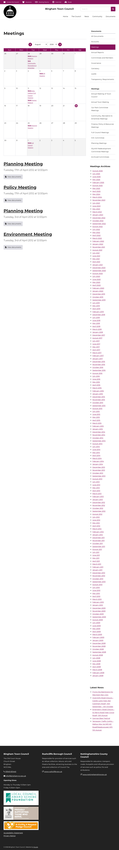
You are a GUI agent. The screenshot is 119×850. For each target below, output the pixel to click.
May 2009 (96, 629)
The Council (76, 16)
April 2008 (96, 667)
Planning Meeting (23, 163)
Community (97, 16)
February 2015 (98, 426)
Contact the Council (12, 2)
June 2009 (96, 626)
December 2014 (98, 432)
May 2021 (96, 259)
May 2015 (96, 417)
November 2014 (98, 435)
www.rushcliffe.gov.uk (53, 772)
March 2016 (97, 388)
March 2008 (97, 670)
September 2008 (99, 652)
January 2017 (97, 359)
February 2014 (98, 461)
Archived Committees (100, 157)
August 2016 (97, 373)
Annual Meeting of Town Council (101, 95)
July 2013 (96, 482)
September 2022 (99, 224)
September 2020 (99, 271)
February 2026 (98, 182)
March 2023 (97, 212)
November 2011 (98, 540)
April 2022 (96, 235)
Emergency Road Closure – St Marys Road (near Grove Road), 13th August (103, 712)
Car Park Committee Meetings (99, 109)
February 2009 (98, 637)
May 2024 (96, 194)
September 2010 (99, 582)
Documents (110, 16)
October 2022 (97, 221)
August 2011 (97, 549)
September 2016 (99, 370)
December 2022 (98, 218)
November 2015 (98, 400)
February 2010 (98, 602)
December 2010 (98, 573)
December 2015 (98, 397)
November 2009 (99, 611)
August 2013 (97, 479)
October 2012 (97, 508)
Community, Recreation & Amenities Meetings (101, 117)
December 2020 (98, 268)
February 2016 (98, 391)
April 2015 (96, 420)
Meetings (95, 47)
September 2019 (99, 300)
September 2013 (98, 476)
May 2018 (96, 323)
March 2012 (96, 529)
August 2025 (97, 185)
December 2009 (99, 608)
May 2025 (96, 188)
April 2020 (96, 285)
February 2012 (98, 532)
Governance (96, 63)
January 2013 (97, 499)
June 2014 (96, 449)
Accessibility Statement (13, 833)
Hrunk (35, 847)
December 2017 (98, 335)
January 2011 (97, 570)
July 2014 (96, 447)
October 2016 (97, 367)
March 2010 (97, 599)
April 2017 (96, 350)
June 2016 (96, 379)
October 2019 (97, 297)
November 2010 (98, 576)
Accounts (95, 42)
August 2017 (97, 338)
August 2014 (97, 444)
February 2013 (98, 496)
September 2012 (98, 511)
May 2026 (96, 180)
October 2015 (97, 403)
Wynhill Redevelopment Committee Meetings (101, 150)
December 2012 (98, 502)
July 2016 (96, 376)
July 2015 (96, 411)
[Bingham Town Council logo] (59, 9)
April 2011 (96, 561)
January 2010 (97, 605)
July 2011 (95, 552)
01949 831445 (10, 772)
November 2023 (98, 200)
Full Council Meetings (100, 132)
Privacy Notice (9, 836)
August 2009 (97, 620)
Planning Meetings (99, 143)
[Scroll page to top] (114, 845)
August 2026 (97, 171)
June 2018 (96, 320)
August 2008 (97, 655)
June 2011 (96, 555)
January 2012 (97, 535)
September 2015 (98, 406)
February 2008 (98, 673)
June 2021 (96, 256)
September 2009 (99, 617)
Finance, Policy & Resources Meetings (102, 125)
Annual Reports (97, 52)
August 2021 (97, 250)
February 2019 (98, 312)
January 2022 (97, 244)
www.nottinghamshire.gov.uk (95, 774)
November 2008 (99, 646)
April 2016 (96, 385)
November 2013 (98, 470)
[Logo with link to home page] (10, 11)
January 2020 (97, 291)
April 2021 (96, 262)
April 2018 (96, 326)
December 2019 (98, 294)
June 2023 (96, 206)
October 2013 (97, 473)
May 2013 (96, 488)
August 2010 (97, 585)
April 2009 (96, 631)
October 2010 (97, 579)
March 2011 (96, 564)
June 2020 (96, 279)
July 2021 (96, 253)
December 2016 (98, 362)
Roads (69, 2)
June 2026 (96, 177)
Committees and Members (102, 58)
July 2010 (96, 587)
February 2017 (98, 356)
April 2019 (96, 309)
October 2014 (97, 438)
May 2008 (96, 664)
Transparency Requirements (102, 79)
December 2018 (98, 315)
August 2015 (97, 408)
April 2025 (96, 191)
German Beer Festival (101, 718)
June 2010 (96, 590)
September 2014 (99, 441)
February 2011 (97, 567)
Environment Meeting (28, 234)
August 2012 (97, 514)
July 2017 (96, 341)
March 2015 (96, 423)
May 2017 (96, 347)
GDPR (93, 74)
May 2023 (96, 209)
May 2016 (96, 382)
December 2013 (98, 467)
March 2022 (97, 238)
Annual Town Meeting (100, 102)
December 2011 (98, 538)
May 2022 (96, 232)
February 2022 (98, 241)
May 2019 (96, 306)
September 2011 (98, 546)
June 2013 (96, 485)
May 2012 (96, 523)
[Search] (113, 9)
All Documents (97, 36)
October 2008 (98, 649)
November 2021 (98, 247)
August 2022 (97, 226)
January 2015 (97, 429)
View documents (14, 177)
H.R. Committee (97, 138)
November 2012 (98, 505)
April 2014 (96, 455)
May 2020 (96, 282)
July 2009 (96, 623)
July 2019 (96, 303)
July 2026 (96, 174)
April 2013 (96, 491)
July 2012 (96, 517)
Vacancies (28, 2)
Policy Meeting (20, 187)
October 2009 (98, 614)
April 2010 (96, 596)
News (86, 16)
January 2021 (97, 265)
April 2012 (96, 526)
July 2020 (96, 276)
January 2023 (97, 215)
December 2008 (99, 643)
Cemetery (95, 68)
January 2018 (97, 332)
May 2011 (95, 558)
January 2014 (97, 464)
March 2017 (96, 353)
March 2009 (97, 634)
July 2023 (96, 203)
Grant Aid (58, 2)
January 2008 (97, 676)
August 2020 (97, 273)
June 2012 (96, 520)
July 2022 (96, 229)
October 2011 (97, 543)
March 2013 (96, 494)
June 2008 (96, 661)
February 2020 (98, 288)
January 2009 (97, 640)
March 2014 (97, 458)
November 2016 (98, 364)
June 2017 (96, 344)
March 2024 (97, 197)
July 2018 (96, 317)
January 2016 (97, 394)
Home (65, 16)
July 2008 (96, 658)
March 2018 (97, 329)
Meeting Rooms (43, 2)
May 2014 (96, 453)
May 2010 (96, 593)
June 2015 (96, 414)
